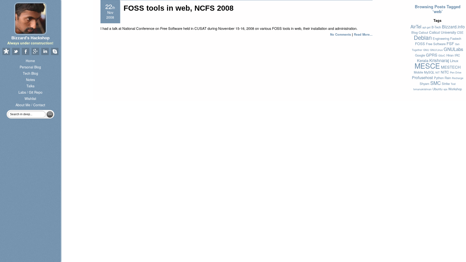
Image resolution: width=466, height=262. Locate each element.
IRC (457, 55)
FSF (450, 43)
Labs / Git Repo (30, 92)
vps (445, 89)
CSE (460, 32)
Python (439, 77)
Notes (30, 79)
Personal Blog (30, 67)
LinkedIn (45, 52)
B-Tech (436, 27)
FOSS (420, 43)
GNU (426, 50)
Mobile (418, 72)
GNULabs (453, 49)
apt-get (426, 27)
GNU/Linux (436, 50)
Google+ (35, 52)
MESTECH (451, 67)
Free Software (436, 43)
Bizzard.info (453, 27)
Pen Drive (455, 72)
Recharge (457, 78)
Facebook (25, 52)
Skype (54, 52)
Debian (423, 37)
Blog (414, 32)
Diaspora (6, 52)
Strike (446, 83)
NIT (437, 72)
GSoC (441, 55)
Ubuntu (437, 89)
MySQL (429, 72)
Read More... (363, 34)
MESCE (427, 65)
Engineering (441, 38)
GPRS (431, 55)
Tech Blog (30, 73)
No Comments (340, 34)
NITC (445, 71)
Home (30, 60)
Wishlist (30, 98)
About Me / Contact (30, 104)
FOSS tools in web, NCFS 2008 (178, 8)
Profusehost (422, 77)
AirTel (415, 26)
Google (420, 55)
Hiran (450, 55)
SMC (435, 82)
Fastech (455, 38)
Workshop (455, 89)
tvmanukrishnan (422, 89)
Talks (30, 85)
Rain (448, 77)
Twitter (16, 52)
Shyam (424, 83)
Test (453, 84)
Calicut (423, 32)
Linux (454, 60)
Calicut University (442, 32)
